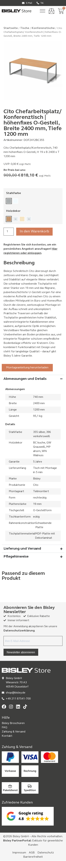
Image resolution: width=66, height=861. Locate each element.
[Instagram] (11, 706)
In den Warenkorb (34, 231)
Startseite (11, 28)
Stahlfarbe (13, 193)
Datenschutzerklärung (19, 630)
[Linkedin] (18, 706)
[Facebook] (4, 706)
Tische (24, 28)
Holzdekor (13, 211)
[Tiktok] (25, 706)
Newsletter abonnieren (21, 652)
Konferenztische (43, 28)
